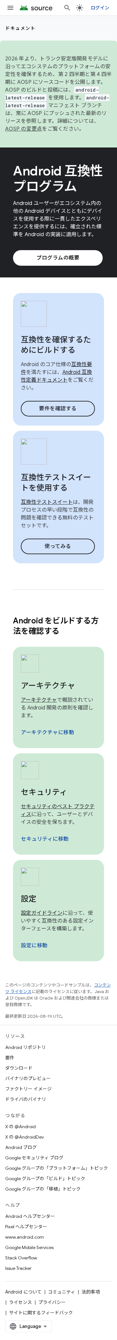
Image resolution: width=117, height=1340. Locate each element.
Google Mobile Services (29, 1247)
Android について (23, 1292)
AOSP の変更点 (23, 129)
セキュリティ (44, 792)
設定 (28, 899)
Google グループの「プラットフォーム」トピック (56, 1168)
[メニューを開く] (10, 8)
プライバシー (52, 1302)
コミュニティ (61, 1292)
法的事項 (91, 1292)
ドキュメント (20, 28)
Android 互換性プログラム (58, 179)
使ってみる (58, 546)
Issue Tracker (18, 1268)
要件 (9, 1058)
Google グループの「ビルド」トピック (45, 1178)
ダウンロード (18, 1068)
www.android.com (24, 1237)
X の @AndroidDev (24, 1137)
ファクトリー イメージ (28, 1089)
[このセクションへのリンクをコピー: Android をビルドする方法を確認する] (67, 632)
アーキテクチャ (48, 686)
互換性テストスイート (47, 502)
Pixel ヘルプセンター (26, 1227)
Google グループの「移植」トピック (43, 1189)
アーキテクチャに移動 (47, 732)
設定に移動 (34, 945)
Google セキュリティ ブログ (34, 1158)
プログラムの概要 (57, 258)
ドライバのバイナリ (25, 1099)
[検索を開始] (67, 8)
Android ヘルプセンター (30, 1216)
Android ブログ (21, 1147)
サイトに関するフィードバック (41, 1312)
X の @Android (20, 1126)
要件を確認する (58, 408)
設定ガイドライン (41, 913)
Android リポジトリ (25, 1047)
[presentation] (58, 626)
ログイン (100, 8)
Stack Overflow (21, 1258)
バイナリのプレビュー (28, 1078)
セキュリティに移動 (45, 839)
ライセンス (20, 1302)
